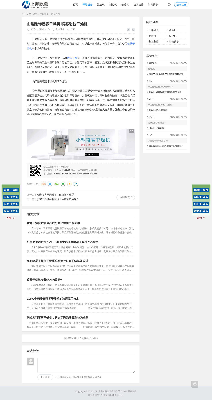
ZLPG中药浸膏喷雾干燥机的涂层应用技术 (53, 298)
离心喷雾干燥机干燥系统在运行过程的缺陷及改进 (57, 260)
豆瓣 (63, 184)
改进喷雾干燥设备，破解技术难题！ (57, 194)
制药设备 (153, 4)
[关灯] (194, 384)
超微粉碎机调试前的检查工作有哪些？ (166, 146)
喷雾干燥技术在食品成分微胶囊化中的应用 (53, 223)
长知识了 (152, 69)
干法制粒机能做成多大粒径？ (161, 104)
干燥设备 (87, 4)
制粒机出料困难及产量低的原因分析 (165, 92)
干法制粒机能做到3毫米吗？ (160, 87)
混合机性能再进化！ (158, 128)
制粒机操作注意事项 (158, 110)
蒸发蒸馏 (138, 4)
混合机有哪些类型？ (157, 122)
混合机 (101, 4)
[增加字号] (128, 29)
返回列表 (125, 197)
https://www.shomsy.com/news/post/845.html (76, 173)
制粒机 (113, 4)
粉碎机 (125, 4)
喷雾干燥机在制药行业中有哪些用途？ (58, 199)
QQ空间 (69, 184)
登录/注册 (181, 4)
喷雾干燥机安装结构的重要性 (45, 279)
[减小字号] (133, 29)
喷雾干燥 (72, 58)
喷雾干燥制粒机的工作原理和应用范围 (166, 74)
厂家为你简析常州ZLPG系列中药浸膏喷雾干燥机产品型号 (63, 242)
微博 (43, 184)
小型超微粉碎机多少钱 (158, 140)
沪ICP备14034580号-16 (111, 395)
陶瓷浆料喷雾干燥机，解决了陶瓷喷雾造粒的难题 (57, 317)
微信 (56, 184)
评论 (47, 377)
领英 (76, 184)
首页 (75, 4)
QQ (50, 184)
